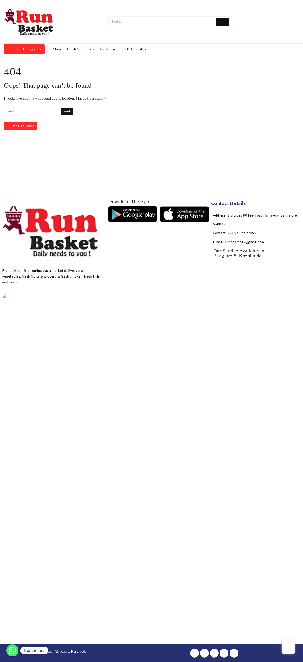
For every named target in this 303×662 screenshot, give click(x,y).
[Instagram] (234, 653)
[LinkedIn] (214, 653)
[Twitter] (204, 653)
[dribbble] (224, 653)
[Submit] (222, 22)
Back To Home (23, 126)
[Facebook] (194, 653)
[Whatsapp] (12, 650)
